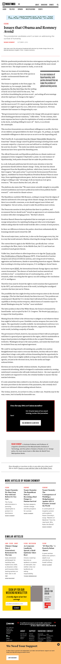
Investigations (30, 9)
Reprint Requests (49, 638)
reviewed (4, 157)
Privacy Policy (22, 638)
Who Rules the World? (39, 451)
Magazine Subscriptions (42, 634)
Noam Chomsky (9, 42)
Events (40, 9)
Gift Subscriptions (42, 637)
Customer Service (40, 640)
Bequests (31, 638)
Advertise (31, 640)
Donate (51, 5)
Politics (12, 9)
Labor (4, 9)
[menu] (19, 4)
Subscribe (44, 5)
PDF (17, 268)
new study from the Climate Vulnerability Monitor (34, 139)
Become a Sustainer (32, 636)
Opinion (20, 9)
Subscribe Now (48, 605)
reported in (12, 89)
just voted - (52, 311)
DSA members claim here (30, 422)
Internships (50, 636)
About (37, 5)
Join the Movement (12, 658)
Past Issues (23, 635)
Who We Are (23, 634)
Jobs (48, 634)
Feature (6, 24)
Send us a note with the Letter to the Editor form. (35, 468)
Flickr (21, 50)
